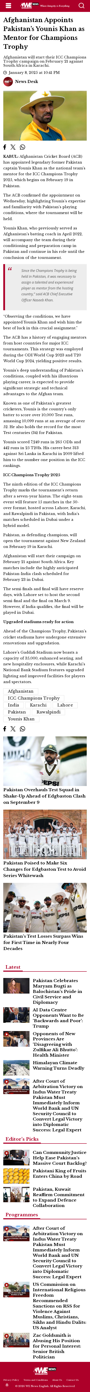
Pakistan (17, 712)
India (13, 705)
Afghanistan (21, 691)
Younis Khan (21, 719)
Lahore (65, 705)
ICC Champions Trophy (34, 698)
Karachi (38, 705)
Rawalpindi (48, 712)
